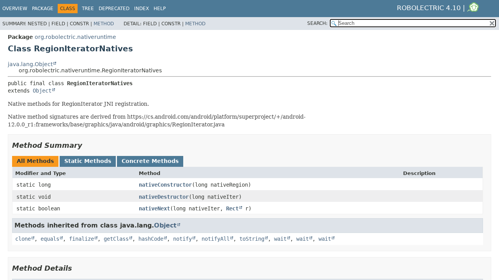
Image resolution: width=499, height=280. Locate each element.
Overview (14, 8)
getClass (116, 239)
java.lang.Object (30, 64)
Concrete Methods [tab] (150, 161)
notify (182, 239)
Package (42, 8)
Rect (232, 208)
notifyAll (216, 239)
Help (160, 8)
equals (50, 239)
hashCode (150, 239)
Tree (88, 8)
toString (251, 239)
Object (42, 91)
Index (141, 8)
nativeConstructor (165, 185)
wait (280, 239)
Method (104, 23)
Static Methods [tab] (87, 161)
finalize (81, 239)
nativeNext (154, 208)
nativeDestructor (164, 197)
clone (23, 239)
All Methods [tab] (35, 161)
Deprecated (114, 8)
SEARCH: (317, 23)
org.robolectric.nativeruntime (75, 37)
